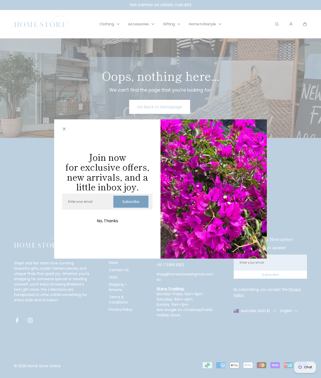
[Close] (64, 129)
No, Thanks (107, 221)
